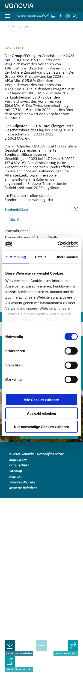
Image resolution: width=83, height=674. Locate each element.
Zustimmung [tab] (15, 257)
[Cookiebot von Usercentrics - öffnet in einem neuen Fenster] (58, 244)
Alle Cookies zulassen (41, 400)
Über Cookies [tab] (67, 257)
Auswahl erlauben (41, 413)
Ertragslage (19, 26)
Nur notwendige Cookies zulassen (41, 427)
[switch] (71, 351)
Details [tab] (40, 257)
